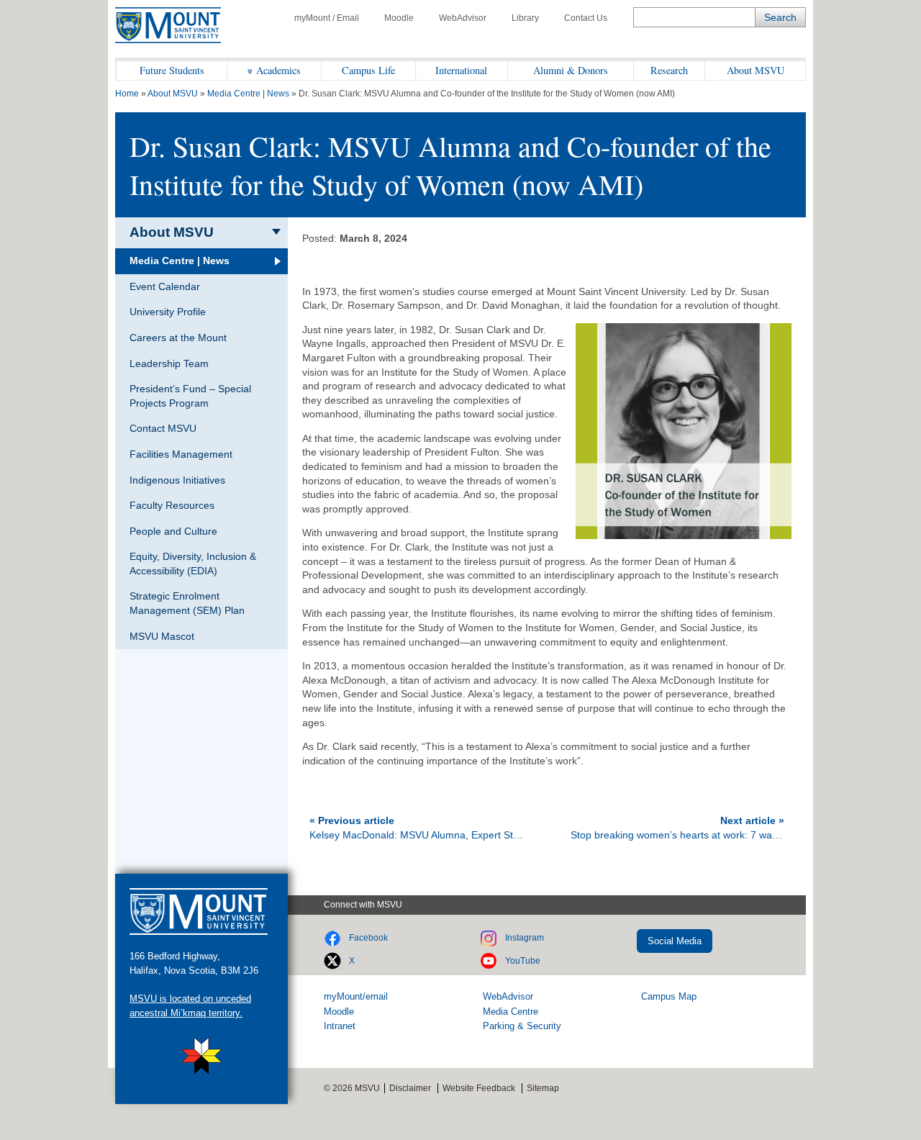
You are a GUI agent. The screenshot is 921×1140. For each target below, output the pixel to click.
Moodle (399, 18)
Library (525, 18)
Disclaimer (410, 1088)
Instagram (524, 938)
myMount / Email (326, 18)
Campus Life (368, 70)
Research (669, 70)
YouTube (522, 961)
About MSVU (755, 70)
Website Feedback (479, 1088)
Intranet (339, 1026)
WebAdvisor (462, 18)
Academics (278, 70)
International (461, 70)
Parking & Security (522, 1026)
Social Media (675, 941)
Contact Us (585, 18)
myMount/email (356, 996)
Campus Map (669, 996)
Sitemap (543, 1088)
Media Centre (510, 1011)
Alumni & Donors (570, 70)
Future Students (172, 70)
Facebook (368, 938)
